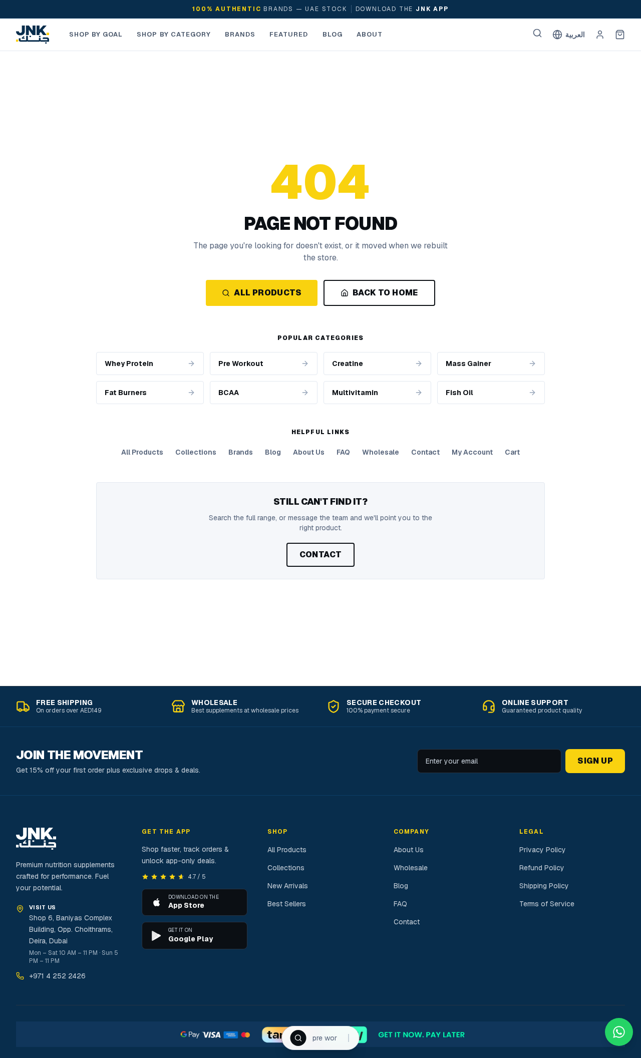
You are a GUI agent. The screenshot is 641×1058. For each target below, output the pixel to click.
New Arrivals (287, 885)
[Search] (537, 33)
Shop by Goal (96, 34)
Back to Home (385, 292)
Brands (240, 34)
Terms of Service (546, 903)
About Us (309, 452)
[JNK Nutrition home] (32, 35)
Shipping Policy (544, 885)
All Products (267, 292)
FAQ (343, 452)
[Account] (600, 35)
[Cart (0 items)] (620, 35)
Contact (425, 452)
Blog (333, 34)
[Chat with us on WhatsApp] (619, 1032)
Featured (288, 34)
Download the (402, 9)
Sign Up (595, 761)
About (370, 34)
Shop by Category (174, 34)
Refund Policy (541, 867)
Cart (512, 452)
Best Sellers (286, 903)
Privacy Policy (542, 849)
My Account (472, 452)
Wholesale (380, 452)
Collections (195, 452)
